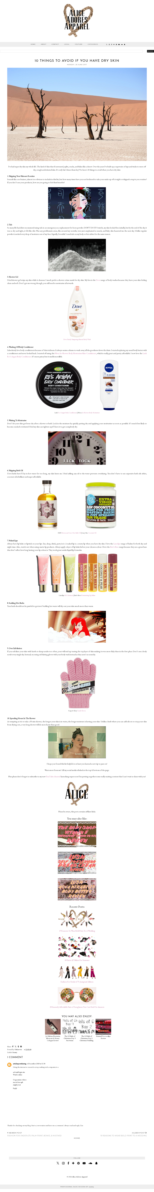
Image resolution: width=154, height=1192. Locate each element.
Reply (15, 1088)
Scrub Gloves (81, 711)
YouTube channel (53, 776)
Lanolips (116, 543)
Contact (55, 44)
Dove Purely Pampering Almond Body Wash (77, 339)
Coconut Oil (92, 533)
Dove (98, 280)
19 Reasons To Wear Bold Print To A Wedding (77, 930)
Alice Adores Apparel (79, 1177)
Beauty (15, 1052)
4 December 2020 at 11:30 (36, 1063)
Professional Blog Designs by (77, 1187)
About (43, 44)
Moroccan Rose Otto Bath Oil (71, 533)
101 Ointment (68, 595)
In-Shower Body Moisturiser (91, 413)
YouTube (79, 44)
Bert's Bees (114, 547)
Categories (93, 44)
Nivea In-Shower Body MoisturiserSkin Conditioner (75, 353)
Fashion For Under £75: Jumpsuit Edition (77, 981)
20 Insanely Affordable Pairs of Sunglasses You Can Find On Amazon (77, 1007)
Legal (67, 44)
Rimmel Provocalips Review (103, 1037)
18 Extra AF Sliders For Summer (77, 960)
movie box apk (18, 1082)
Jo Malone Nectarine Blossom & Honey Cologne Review (53, 1038)
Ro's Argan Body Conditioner (67, 413)
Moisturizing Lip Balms (88, 595)
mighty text (17, 1085)
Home (33, 44)
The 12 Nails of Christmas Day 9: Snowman (70, 1038)
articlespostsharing (19, 1063)
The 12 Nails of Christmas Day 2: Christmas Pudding (86, 1038)
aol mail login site (19, 1072)
